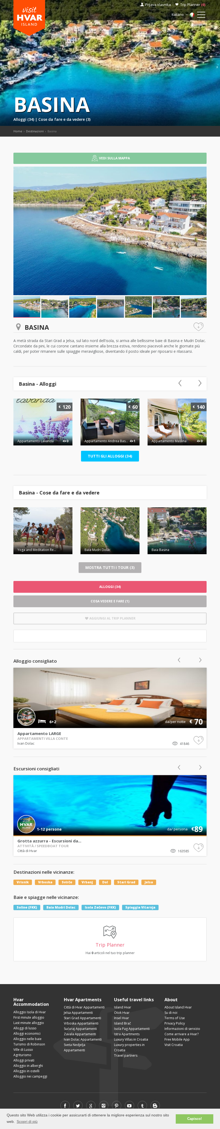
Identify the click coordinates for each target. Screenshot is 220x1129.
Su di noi (170, 1012)
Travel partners (125, 1055)
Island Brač (122, 1023)
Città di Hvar (27, 850)
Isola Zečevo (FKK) (100, 907)
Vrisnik (23, 882)
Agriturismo (22, 1055)
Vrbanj (87, 882)
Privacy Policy (174, 1023)
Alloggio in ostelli (26, 1071)
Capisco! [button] (194, 1119)
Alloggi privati (23, 1060)
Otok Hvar (122, 1012)
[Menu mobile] (201, 16)
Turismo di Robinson (29, 1044)
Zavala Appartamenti (80, 1034)
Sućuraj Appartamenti (80, 1028)
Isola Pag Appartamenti (132, 1028)
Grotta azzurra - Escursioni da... (49, 840)
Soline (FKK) (27, 907)
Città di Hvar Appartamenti (84, 1007)
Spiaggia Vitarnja (140, 907)
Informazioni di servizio (182, 1028)
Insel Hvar (121, 1018)
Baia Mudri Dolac (60, 907)
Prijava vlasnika (158, 4)
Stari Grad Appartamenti (82, 1018)
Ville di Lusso (23, 1049)
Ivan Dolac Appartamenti (83, 1039)
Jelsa (149, 882)
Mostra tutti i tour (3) (110, 567)
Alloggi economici (27, 1033)
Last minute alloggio (28, 1023)
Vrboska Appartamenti (81, 1023)
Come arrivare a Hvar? (181, 1034)
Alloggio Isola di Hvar (29, 1012)
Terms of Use (174, 1018)
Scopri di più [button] (27, 1121)
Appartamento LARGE (39, 733)
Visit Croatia (173, 1044)
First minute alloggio (28, 1017)
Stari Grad (126, 882)
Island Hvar (122, 1007)
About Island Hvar (178, 1007)
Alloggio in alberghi (28, 1065)
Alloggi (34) (24, 119)
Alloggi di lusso (24, 1028)
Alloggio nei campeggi (30, 1076)
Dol (105, 882)
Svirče (67, 882)
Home (17, 131)
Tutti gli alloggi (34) (110, 456)
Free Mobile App (177, 1039)
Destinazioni (35, 131)
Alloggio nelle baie (27, 1039)
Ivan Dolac (25, 743)
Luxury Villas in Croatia (131, 1039)
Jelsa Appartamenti (78, 1012)
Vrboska (45, 882)
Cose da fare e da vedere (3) (64, 119)
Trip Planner (192, 4)
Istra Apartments (127, 1034)
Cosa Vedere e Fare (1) (110, 601)
